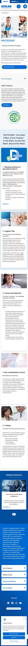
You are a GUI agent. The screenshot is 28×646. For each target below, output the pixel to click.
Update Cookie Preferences (13, 608)
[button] (19, 6)
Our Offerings (5, 12)
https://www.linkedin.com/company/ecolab (8, 603)
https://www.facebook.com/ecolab (12, 603)
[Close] (25, 618)
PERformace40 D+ (12, 184)
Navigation (6, 79)
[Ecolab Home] (6, 6)
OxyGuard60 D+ (18, 186)
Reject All (14, 637)
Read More (6, 105)
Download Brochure (9, 67)
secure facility (20, 254)
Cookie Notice (6, 630)
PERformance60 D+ (8, 186)
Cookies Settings (14, 641)
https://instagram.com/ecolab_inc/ (16, 603)
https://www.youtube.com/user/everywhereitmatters (20, 603)
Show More (6, 507)
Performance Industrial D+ (10, 182)
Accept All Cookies (14, 633)
